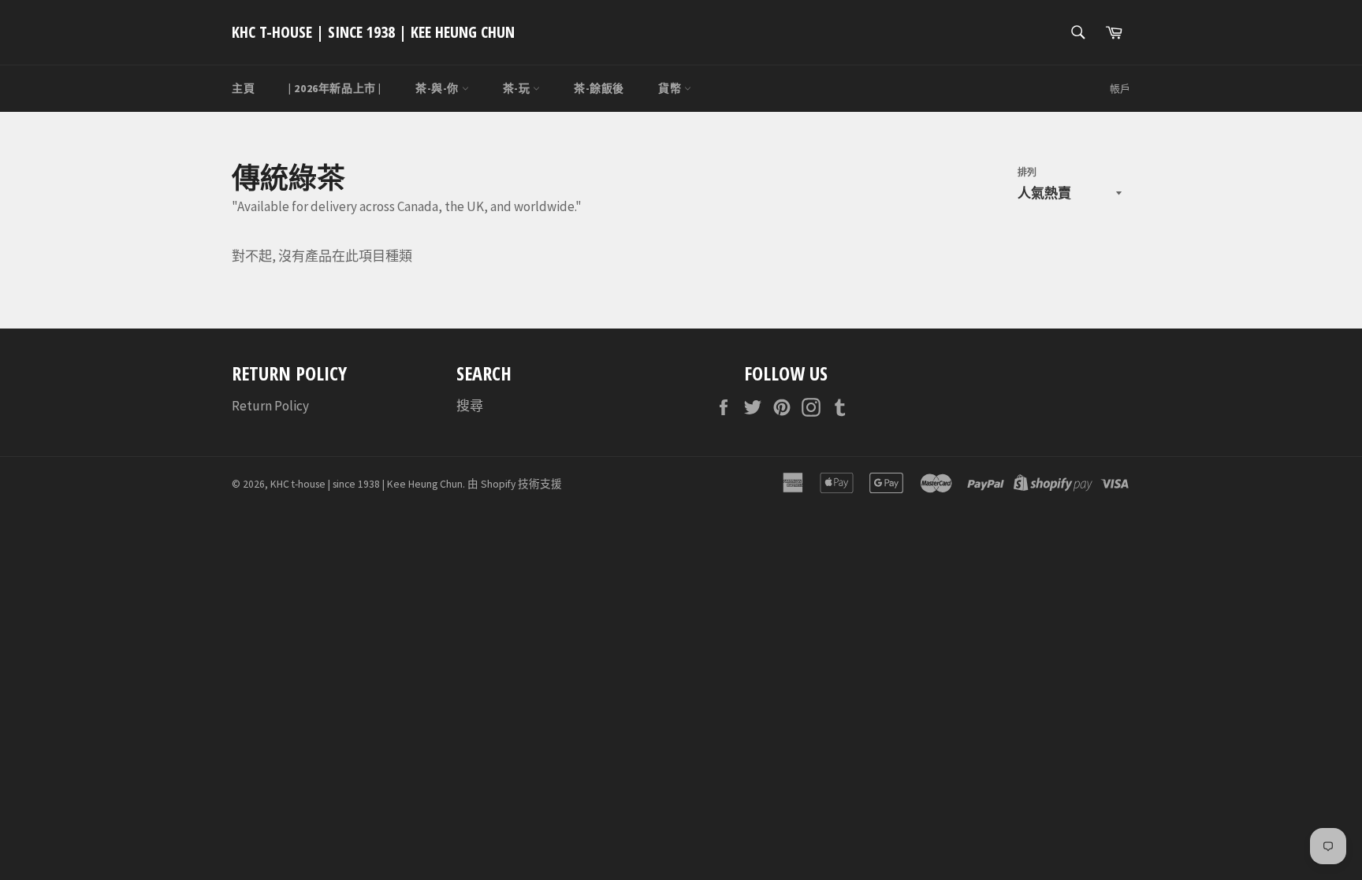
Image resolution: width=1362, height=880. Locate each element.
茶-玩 (518, 88)
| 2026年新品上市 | (334, 88)
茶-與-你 (438, 88)
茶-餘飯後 (599, 88)
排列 (1027, 172)
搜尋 (469, 405)
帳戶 (1120, 88)
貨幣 (671, 88)
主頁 (243, 88)
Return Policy (270, 405)
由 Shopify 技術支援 (514, 484)
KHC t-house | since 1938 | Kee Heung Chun (373, 32)
